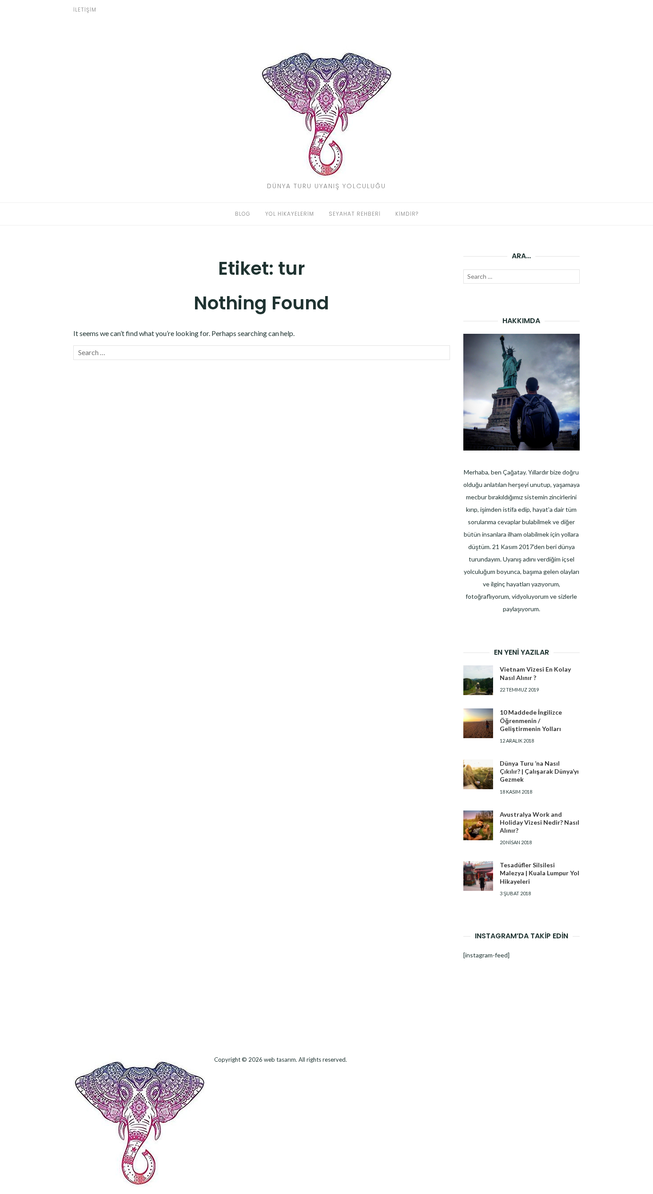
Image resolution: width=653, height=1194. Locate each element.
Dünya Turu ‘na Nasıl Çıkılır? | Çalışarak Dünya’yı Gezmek (539, 771)
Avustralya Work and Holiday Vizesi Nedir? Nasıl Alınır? (539, 822)
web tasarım (280, 1059)
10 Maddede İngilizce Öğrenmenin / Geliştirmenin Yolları (531, 720)
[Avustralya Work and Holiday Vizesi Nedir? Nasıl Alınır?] (478, 825)
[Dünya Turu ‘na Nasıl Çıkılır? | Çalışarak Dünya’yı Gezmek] (478, 774)
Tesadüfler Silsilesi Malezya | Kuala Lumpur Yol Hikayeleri (539, 873)
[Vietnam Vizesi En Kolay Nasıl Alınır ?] (478, 680)
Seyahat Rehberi (355, 213)
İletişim (84, 9)
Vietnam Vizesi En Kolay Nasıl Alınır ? (535, 673)
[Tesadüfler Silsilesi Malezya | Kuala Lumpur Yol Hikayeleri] (478, 876)
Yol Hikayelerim (289, 213)
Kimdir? (406, 213)
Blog (243, 213)
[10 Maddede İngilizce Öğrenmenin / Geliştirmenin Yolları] (478, 723)
